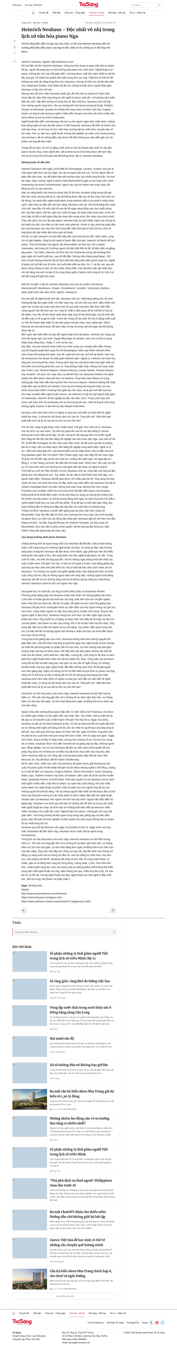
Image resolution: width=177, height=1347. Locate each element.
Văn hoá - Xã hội (96, 12)
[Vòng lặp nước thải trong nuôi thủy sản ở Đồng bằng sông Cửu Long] (29, 1015)
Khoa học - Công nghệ (75, 12)
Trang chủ (25, 23)
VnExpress (17, 5)
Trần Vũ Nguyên (57, 1261)
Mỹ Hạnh (54, 1029)
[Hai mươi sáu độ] (29, 1046)
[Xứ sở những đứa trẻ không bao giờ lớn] (29, 1073)
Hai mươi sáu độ (62, 1038)
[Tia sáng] (88, 5)
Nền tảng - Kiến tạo (116, 12)
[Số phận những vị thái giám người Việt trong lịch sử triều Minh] (29, 1157)
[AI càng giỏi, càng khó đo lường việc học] (29, 989)
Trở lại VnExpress (95, 1322)
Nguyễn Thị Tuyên (58, 998)
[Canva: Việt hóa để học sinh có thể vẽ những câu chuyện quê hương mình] (29, 1248)
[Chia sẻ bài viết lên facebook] (14, 41)
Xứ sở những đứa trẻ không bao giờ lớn (79, 1065)
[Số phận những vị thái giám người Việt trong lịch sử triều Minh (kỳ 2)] (29, 961)
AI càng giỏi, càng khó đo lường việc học (80, 981)
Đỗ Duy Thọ (55, 971)
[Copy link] (14, 47)
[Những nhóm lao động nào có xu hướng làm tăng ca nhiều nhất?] (29, 1126)
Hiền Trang (54, 1078)
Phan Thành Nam (57, 1052)
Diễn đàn (57, 12)
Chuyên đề (43, 12)
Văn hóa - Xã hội (40, 23)
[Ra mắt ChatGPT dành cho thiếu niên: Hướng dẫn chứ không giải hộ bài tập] (29, 1220)
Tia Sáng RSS (132, 1322)
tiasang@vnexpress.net (79, 1342)
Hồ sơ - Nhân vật (137, 12)
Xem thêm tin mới (65, 1296)
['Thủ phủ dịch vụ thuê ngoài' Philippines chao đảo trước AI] (29, 1188)
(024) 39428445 (79, 1339)
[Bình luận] (14, 53)
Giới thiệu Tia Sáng (115, 1322)
